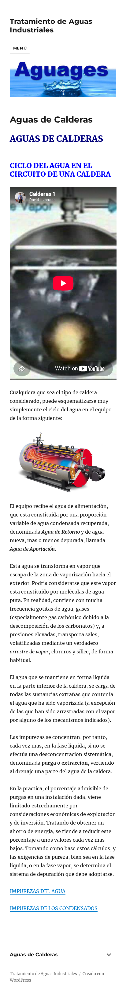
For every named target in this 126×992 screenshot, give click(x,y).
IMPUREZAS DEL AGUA (37, 891)
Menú (20, 48)
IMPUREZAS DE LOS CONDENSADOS (54, 908)
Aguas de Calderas (34, 954)
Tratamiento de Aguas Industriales (51, 25)
